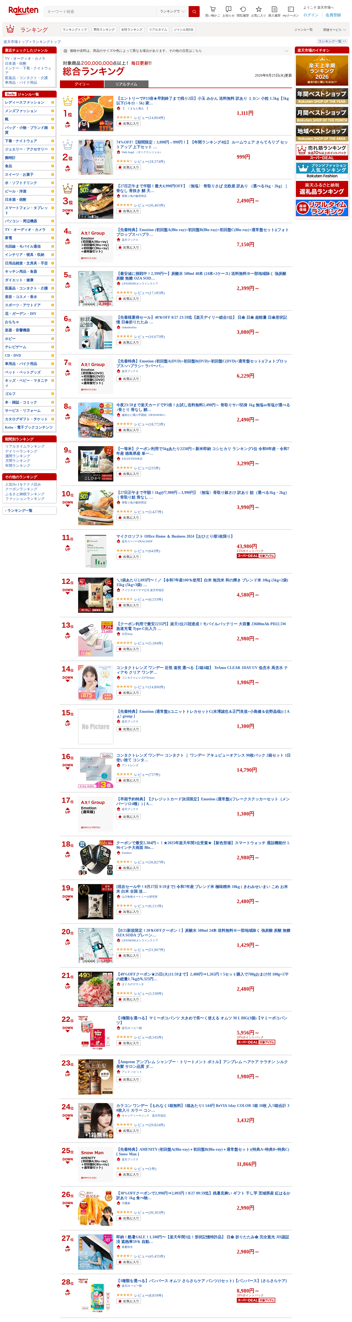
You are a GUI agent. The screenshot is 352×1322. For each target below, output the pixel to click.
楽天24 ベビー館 (132, 1028)
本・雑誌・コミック (21, 402)
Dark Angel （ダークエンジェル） (142, 152)
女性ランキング (131, 29)
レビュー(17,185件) (149, 293)
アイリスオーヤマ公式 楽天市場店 (143, 590)
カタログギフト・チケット (26, 419)
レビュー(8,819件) (148, 1295)
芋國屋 (126, 1203)
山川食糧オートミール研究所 (140, 896)
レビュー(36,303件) (149, 1212)
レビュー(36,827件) (149, 862)
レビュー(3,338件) (148, 993)
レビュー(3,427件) (148, 512)
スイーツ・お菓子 (19, 174)
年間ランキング (17, 466)
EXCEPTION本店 (132, 458)
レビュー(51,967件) (149, 950)
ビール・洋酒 (15, 191)
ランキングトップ (75, 29)
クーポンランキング (21, 489)
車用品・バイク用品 (21, 82)
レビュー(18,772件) (149, 424)
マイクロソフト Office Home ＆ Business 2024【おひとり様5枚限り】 (175, 536)
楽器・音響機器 (17, 330)
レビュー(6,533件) (148, 599)
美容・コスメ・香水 (21, 297)
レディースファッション (24, 102)
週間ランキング (17, 456)
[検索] (194, 11)
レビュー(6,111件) (148, 906)
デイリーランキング (21, 451)
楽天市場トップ (16, 42)
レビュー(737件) (147, 775)
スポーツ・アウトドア (23, 305)
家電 (8, 238)
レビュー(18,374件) (149, 161)
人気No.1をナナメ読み (23, 484)
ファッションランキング (25, 499)
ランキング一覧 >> (332, 41)
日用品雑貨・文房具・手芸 (26, 263)
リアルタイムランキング (25, 446)
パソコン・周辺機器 (21, 221)
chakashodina (129, 327)
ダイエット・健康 (19, 280)
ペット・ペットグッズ (23, 372)
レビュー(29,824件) (149, 1125)
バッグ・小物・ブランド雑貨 (26, 130)
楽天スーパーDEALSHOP (137, 541)
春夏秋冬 (127, 1246)
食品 (8, 166)
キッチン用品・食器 (21, 271)
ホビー (10, 339)
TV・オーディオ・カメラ (25, 58)
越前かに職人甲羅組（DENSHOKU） (144, 414)
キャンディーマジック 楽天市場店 (144, 1115)
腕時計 (10, 158)
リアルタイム (158, 29)
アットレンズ (130, 765)
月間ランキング (17, 461)
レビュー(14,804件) (149, 118)
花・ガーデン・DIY (20, 313)
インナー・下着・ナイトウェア (28, 70)
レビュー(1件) (145, 1169)
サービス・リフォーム (23, 410)
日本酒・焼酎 (15, 63)
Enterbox (127, 852)
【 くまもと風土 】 (135, 108)
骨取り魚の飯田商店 (134, 195)
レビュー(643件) (147, 551)
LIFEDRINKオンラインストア (140, 283)
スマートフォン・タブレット (26, 210)
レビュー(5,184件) (148, 643)
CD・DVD (13, 355)
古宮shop (127, 633)
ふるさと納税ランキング (25, 494)
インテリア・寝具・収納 (24, 255)
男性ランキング (104, 29)
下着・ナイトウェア (21, 141)
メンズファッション (21, 111)
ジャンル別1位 (184, 29)
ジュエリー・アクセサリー (26, 149)
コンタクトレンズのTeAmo (138, 677)
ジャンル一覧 (304, 29)
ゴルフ (10, 394)
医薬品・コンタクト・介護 (26, 78)
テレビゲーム (15, 347)
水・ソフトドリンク (21, 183)
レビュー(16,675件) (149, 337)
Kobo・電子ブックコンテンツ (29, 427)
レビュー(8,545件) (148, 1037)
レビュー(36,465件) (149, 205)
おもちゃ (12, 322)
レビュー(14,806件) (149, 687)
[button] (228, 11)
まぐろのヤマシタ (133, 984)
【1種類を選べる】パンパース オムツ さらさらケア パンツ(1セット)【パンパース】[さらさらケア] (201, 1280)
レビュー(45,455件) (149, 1256)
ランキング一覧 (19, 510)
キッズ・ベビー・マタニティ (26, 382)
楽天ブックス (130, 239)
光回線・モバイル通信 (23, 246)
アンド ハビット (132, 1071)
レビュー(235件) (147, 468)
